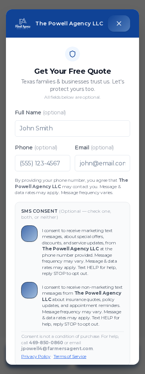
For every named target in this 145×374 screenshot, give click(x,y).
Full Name (40, 112)
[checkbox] (29, 233)
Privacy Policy (36, 356)
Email (94, 147)
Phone (36, 147)
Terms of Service (70, 356)
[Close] (119, 23)
